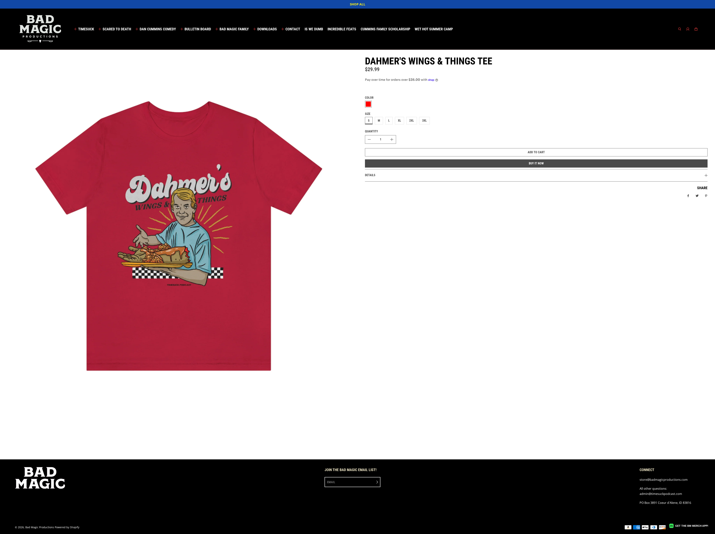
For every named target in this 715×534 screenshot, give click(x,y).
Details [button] (370, 175)
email (331, 482)
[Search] (680, 29)
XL (399, 120)
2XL (411, 120)
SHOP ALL (357, 4)
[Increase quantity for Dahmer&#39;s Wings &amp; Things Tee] (392, 139)
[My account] (688, 29)
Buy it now (536, 163)
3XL (424, 120)
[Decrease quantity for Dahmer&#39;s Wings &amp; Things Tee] (369, 139)
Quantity (371, 131)
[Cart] (696, 29)
